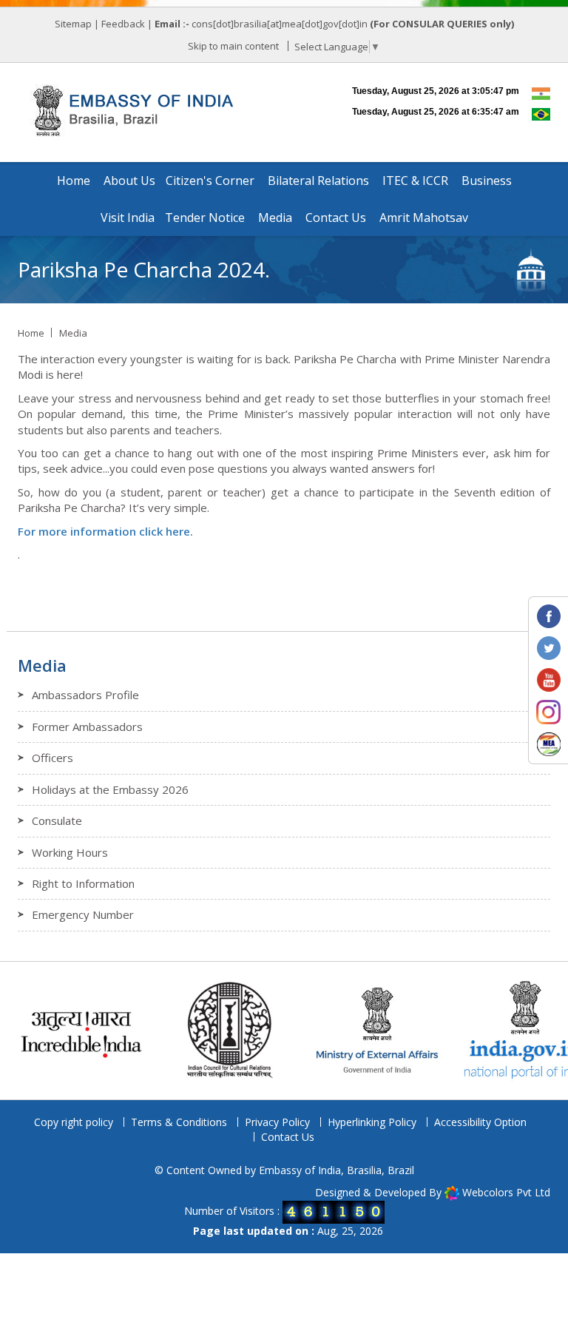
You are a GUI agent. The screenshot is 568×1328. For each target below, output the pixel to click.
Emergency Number (83, 914)
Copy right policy (73, 1122)
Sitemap (73, 23)
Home (73, 180)
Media (73, 333)
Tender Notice (205, 217)
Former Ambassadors (87, 726)
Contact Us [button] (335, 217)
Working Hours (70, 852)
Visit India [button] (128, 217)
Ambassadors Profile (85, 694)
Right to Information (83, 883)
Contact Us (287, 1137)
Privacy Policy (277, 1122)
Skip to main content (233, 46)
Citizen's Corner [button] (210, 180)
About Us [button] (129, 180)
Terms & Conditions (179, 1122)
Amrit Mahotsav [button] (423, 217)
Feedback (123, 23)
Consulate (57, 820)
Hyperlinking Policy (372, 1122)
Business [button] (487, 180)
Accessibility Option (480, 1122)
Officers (52, 757)
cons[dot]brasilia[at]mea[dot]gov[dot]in (281, 23)
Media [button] (275, 217)
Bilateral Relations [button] (318, 180)
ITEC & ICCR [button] (415, 180)
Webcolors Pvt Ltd (506, 1192)
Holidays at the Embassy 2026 (110, 789)
